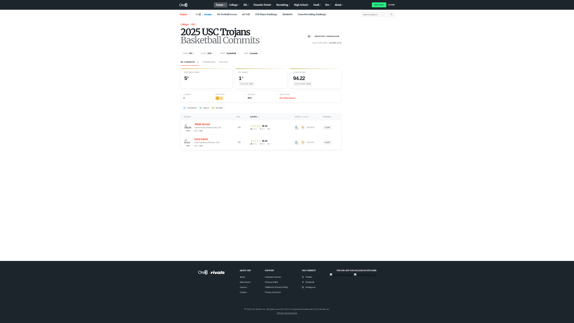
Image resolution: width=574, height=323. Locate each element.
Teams (219, 4)
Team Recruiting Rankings (312, 14)
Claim (327, 127)
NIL (246, 4)
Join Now (379, 4)
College (233, 4)
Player (188, 117)
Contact (243, 292)
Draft (316, 4)
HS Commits (189, 62)
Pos (239, 117)
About (338, 4)
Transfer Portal (262, 4)
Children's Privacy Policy (276, 287)
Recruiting (282, 4)
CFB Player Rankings (266, 14)
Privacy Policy (271, 282)
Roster (223, 62)
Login (391, 5)
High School (301, 4)
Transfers (209, 62)
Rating (254, 117)
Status (302, 117)
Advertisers (245, 282)
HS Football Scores (227, 14)
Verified (328, 117)
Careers (243, 287)
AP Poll (246, 14)
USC (193, 24)
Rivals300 (287, 14)
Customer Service (273, 277)
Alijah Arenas (202, 124)
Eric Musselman (288, 98)
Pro (327, 4)
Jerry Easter (201, 139)
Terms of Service (273, 292)
